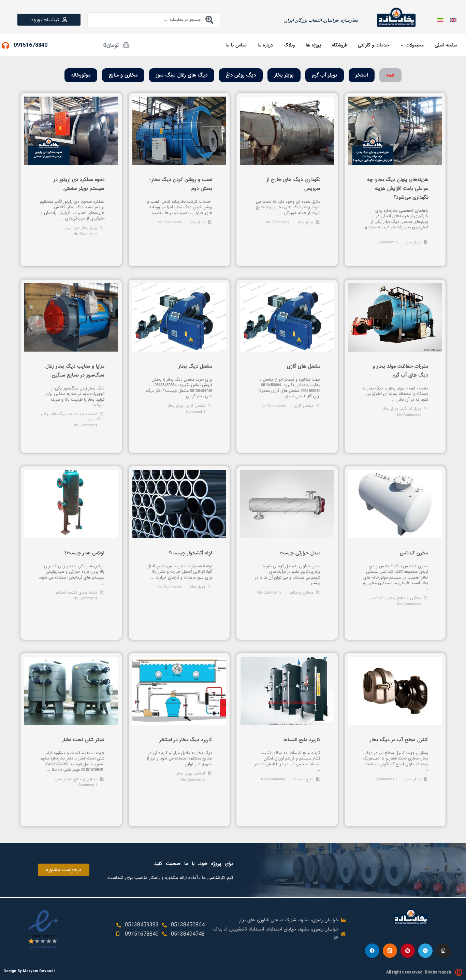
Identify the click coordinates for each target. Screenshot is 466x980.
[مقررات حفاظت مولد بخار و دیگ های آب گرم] (395, 317)
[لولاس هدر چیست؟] (71, 504)
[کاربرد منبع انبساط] (287, 691)
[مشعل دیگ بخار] (179, 317)
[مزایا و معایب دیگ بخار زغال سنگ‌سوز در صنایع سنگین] (71, 317)
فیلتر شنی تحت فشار (83, 739)
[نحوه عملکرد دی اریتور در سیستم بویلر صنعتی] (71, 131)
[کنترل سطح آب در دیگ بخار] (395, 691)
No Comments (169, 222)
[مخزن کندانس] (395, 504)
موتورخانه (80, 75)
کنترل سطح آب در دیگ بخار (399, 739)
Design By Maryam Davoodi (29, 971)
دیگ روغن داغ (241, 75)
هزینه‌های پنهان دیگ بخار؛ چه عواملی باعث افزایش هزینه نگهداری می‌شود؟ (397, 188)
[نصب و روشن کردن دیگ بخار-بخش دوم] (179, 131)
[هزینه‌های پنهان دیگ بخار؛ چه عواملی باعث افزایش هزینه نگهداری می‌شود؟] (395, 131)
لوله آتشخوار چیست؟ (190, 553)
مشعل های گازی (303, 366)
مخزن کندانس (414, 553)
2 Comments (386, 779)
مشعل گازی (303, 406)
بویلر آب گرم (324, 75)
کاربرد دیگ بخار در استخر (186, 739)
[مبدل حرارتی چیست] (287, 504)
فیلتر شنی (63, 779)
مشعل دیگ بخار (195, 366)
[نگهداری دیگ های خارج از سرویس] (287, 131)
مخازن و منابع (123, 75)
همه (390, 75)
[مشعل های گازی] (287, 317)
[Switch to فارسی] (440, 19)
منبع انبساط (303, 779)
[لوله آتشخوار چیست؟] (179, 504)
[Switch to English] (453, 19)
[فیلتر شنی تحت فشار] (71, 691)
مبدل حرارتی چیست (300, 553)
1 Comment (387, 242)
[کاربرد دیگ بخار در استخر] (179, 691)
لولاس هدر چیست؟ (84, 553)
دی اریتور (71, 228)
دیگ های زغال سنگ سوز (181, 75)
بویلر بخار (284, 75)
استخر (361, 75)
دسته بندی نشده (82, 414)
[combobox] (153, 19)
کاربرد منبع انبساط (301, 739)
